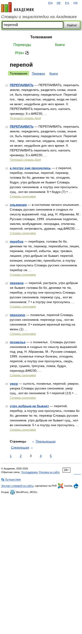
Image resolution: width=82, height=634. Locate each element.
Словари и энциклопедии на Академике (39, 17)
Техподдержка (29, 472)
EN (50, 3)
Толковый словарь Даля (25, 118)
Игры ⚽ (22, 53)
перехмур (17, 315)
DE (59, 3)
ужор (14, 383)
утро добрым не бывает (29, 406)
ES (67, 3)
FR (75, 3)
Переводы (22, 45)
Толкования (41, 37)
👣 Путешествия (11, 479)
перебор (16, 241)
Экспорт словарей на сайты (17, 485)
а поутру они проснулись (30, 168)
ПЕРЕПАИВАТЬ (21, 85)
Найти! (72, 25)
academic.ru (17, 7)
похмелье (18, 342)
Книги (60, 45)
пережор (17, 283)
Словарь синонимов (23, 196)
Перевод (38, 73)
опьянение (18, 204)
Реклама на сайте (49, 472)
